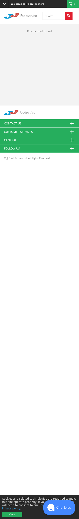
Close (12, 514)
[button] (59, 507)
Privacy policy (11, 508)
